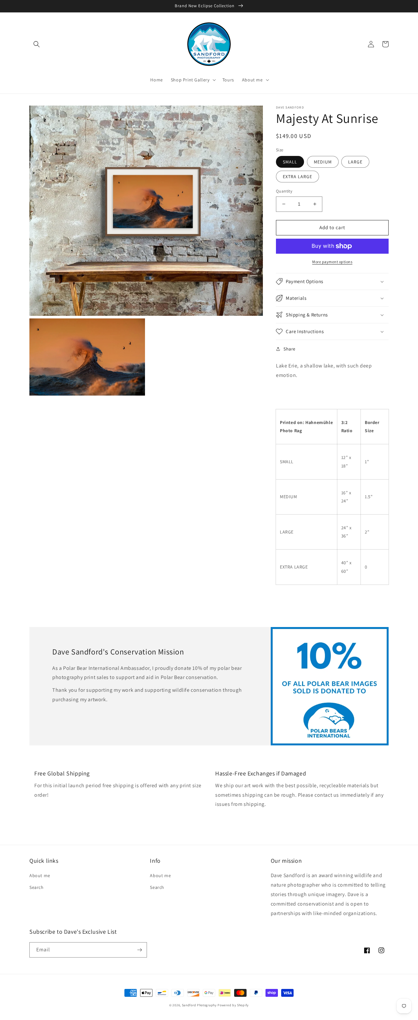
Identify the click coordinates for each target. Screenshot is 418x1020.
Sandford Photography (199, 1005)
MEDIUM (323, 162)
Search (36, 887)
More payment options (332, 261)
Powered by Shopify (233, 1005)
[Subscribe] (139, 950)
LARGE (355, 162)
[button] (36, 44)
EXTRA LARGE (297, 176)
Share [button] (289, 349)
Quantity (284, 191)
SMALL (290, 162)
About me (39, 875)
